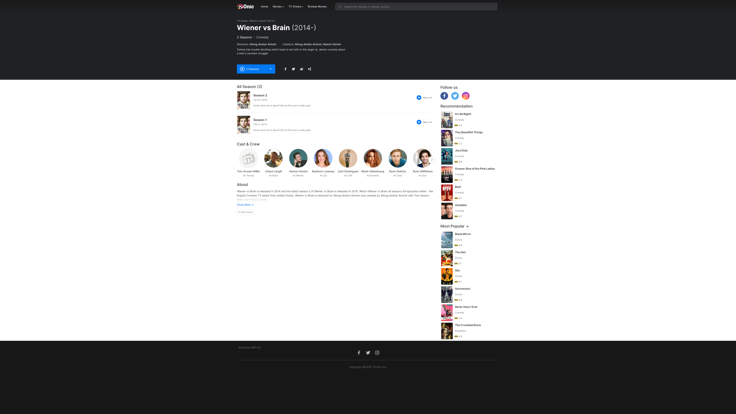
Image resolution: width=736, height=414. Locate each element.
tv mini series (245, 212)
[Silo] (447, 276)
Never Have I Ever (466, 306)
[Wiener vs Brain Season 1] (243, 125)
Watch (426, 97)
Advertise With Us (249, 347)
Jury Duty (461, 150)
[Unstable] (447, 211)
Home (264, 6)
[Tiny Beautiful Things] (447, 138)
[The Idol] (447, 258)
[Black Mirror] (447, 240)
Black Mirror (463, 234)
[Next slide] (431, 159)
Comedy (262, 37)
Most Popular (452, 226)
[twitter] (455, 98)
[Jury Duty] (447, 156)
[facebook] (444, 98)
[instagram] (466, 98)
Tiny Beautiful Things (469, 132)
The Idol (460, 252)
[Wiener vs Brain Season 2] (243, 100)
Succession (462, 288)
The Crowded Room (468, 325)
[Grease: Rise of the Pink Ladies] (447, 174)
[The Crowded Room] (447, 331)
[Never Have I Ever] (447, 312)
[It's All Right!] (447, 120)
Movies (277, 6)
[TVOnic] (245, 6)
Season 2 (260, 95)
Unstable (461, 205)
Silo (457, 270)
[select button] (270, 69)
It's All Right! (463, 114)
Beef (458, 186)
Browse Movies (317, 6)
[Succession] (447, 294)
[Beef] (447, 192)
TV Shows (294, 6)
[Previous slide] (239, 159)
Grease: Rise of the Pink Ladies (475, 168)
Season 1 (260, 120)
